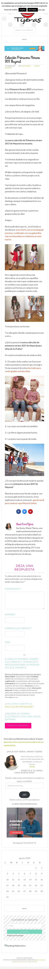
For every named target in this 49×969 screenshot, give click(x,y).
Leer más (41, 9)
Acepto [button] (22, 10)
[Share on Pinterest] (30, 513)
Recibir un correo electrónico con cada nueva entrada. (23, 717)
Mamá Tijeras (23, 15)
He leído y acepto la (19, 705)
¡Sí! (24, 794)
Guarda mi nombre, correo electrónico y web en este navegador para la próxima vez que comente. (22, 663)
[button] (24, 39)
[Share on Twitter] (24, 513)
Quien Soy (32, 766)
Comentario (13, 589)
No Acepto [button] (32, 10)
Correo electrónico (18, 628)
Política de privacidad (19, 707)
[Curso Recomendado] (24, 838)
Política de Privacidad (15, 936)
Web (7, 642)
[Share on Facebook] (18, 513)
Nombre (10, 614)
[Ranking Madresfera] (15, 945)
